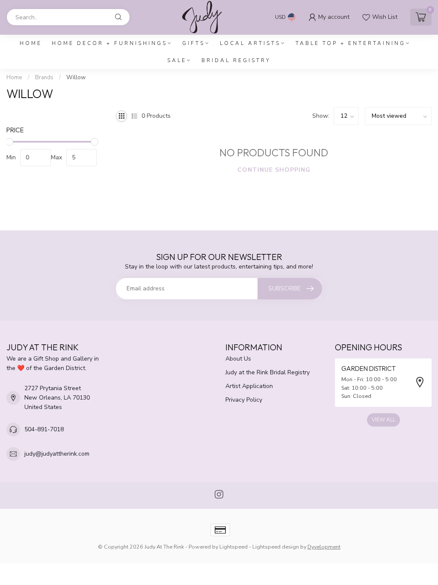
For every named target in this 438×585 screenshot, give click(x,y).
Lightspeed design (275, 546)
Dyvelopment (324, 546)
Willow (76, 77)
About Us (238, 359)
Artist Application (249, 386)
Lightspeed (233, 546)
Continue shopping (274, 170)
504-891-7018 (44, 429)
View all (383, 419)
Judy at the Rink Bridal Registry (267, 372)
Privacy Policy (243, 400)
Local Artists (250, 43)
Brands (44, 77)
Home (31, 43)
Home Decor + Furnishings (109, 43)
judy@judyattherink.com (56, 454)
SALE (176, 60)
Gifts (193, 43)
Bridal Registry (236, 60)
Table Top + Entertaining (350, 43)
